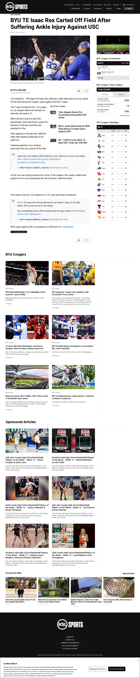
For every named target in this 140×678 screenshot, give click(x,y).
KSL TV (78, 5)
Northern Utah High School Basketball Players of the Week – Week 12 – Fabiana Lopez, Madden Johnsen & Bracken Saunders (27, 555)
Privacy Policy (9, 673)
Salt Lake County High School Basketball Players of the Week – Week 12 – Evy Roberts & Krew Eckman (73, 507)
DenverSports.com (58, 655)
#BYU (20, 159)
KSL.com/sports (69, 5)
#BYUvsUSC (43, 159)
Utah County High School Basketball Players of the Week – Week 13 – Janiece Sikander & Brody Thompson (27, 507)
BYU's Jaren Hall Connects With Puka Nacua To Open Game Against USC (74, 129)
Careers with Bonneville (70, 643)
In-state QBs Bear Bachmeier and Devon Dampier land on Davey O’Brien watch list (24, 347)
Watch (119, 8)
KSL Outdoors (97, 5)
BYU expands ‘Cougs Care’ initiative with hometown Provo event (70, 293)
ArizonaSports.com (43, 655)
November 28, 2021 (58, 167)
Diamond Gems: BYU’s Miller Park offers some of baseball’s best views (27, 397)
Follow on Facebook (70, 646)
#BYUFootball (30, 159)
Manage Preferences (97, 669)
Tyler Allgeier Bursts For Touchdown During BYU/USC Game (72, 115)
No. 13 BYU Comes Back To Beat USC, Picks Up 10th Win (72, 141)
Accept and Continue (116, 669)
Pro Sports (87, 8)
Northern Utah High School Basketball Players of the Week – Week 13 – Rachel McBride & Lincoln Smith (73, 460)
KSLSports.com (70, 655)
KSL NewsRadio (86, 5)
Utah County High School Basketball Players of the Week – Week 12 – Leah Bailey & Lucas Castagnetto (73, 555)
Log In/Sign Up (129, 5)
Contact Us (70, 640)
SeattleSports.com (96, 655)
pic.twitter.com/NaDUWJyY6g (31, 162)
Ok (137, 660)
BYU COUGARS (15, 15)
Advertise (70, 637)
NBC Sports (107, 5)
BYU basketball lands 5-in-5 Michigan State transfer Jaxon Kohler (25, 293)
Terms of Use (69, 671)
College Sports (75, 8)
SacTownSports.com (82, 655)
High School (98, 8)
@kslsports (55, 159)
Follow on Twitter (70, 649)
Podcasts (108, 8)
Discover (116, 5)
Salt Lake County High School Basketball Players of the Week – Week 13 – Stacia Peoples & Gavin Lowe (24, 460)
